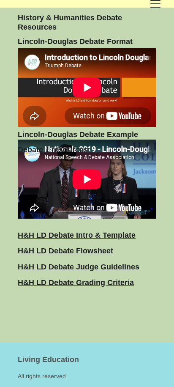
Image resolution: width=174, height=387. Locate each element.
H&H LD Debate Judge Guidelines (78, 267)
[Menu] (155, 4)
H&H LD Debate (47, 235)
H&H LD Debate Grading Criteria (76, 282)
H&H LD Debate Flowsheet (65, 251)
